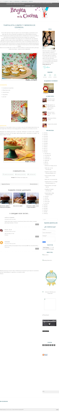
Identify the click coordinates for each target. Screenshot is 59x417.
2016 (45, 150)
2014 (45, 204)
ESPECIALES (16, 1)
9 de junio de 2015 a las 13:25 (10, 231)
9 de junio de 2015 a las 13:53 (10, 243)
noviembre (47, 155)
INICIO (1, 1)
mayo (46, 196)
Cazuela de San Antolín (52, 124)
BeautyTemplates (9, 409)
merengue (23, 177)
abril (46, 198)
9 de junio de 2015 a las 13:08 (10, 219)
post (26, 177)
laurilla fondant (9, 217)
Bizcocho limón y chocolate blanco (5, 206)
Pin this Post (32, 174)
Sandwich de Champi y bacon (51, 165)
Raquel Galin (8, 229)
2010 (45, 211)
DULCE (11, 1)
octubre (46, 157)
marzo (46, 199)
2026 (45, 132)
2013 (45, 206)
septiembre (47, 158)
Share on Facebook (8, 174)
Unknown (7, 241)
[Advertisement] (50, 371)
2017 (45, 148)
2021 (45, 141)
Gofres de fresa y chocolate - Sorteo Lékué (51, 114)
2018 (45, 146)
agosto (46, 160)
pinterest (55, 77)
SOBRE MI (31, 1)
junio (46, 163)
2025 (45, 134)
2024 (45, 136)
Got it (33, 5)
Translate (52, 249)
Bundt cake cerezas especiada (51, 179)
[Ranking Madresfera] (47, 260)
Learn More (27, 5)
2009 (45, 213)
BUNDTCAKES (24, 1)
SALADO (6, 1)
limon (19, 177)
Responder (37, 224)
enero (46, 203)
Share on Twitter (21, 174)
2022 (45, 139)
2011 (44, 210)
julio (46, 162)
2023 (45, 138)
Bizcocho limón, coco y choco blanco (33, 206)
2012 (45, 208)
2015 (45, 151)
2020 (45, 143)
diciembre (47, 153)
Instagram (45, 77)
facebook (50, 77)
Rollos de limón (17, 205)
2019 (45, 145)
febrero (46, 201)
